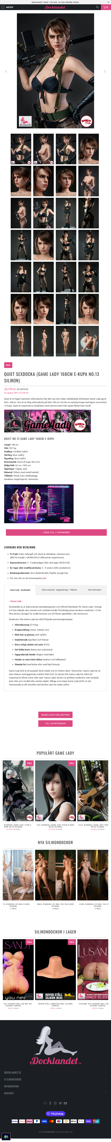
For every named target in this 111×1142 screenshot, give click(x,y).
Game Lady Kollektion (55, 715)
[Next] (104, 71)
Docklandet (49, 1132)
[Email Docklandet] (45, 1103)
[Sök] (97, 7)
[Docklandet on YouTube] (65, 1103)
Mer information (94, 590)
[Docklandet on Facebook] (50, 1103)
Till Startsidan (55, 723)
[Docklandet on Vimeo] (60, 1103)
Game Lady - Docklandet (20, 590)
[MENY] (1, 7)
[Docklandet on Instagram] (55, 1103)
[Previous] (6, 71)
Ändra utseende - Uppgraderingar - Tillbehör (59, 590)
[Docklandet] (55, 7)
